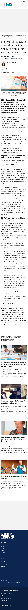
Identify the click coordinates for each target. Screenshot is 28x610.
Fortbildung (3, 554)
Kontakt (3, 573)
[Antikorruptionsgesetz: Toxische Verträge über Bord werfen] (14, 391)
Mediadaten (3, 563)
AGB (2, 578)
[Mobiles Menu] (2, 4)
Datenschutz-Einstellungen (14, 582)
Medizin (2, 545)
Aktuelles (3, 542)
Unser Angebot (4, 564)
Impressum (3, 576)
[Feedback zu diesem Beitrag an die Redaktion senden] (6, 69)
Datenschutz (4, 580)
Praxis (2, 546)
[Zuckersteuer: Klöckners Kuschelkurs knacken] (14, 467)
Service (3, 558)
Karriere (3, 566)
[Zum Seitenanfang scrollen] (25, 607)
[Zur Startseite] (10, 4)
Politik (2, 548)
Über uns (3, 561)
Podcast (3, 552)
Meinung (3, 550)
